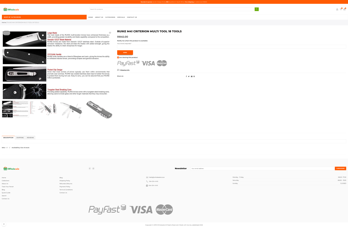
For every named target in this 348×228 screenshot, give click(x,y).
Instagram (93, 168)
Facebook (186, 76)
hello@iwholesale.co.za (156, 177)
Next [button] (108, 64)
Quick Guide (6, 193)
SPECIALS (121, 17)
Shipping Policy (65, 180)
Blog (3, 190)
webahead (195, 225)
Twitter (189, 76)
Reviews (30, 137)
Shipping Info (125, 70)
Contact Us (132, 17)
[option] (57, 64)
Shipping (20, 137)
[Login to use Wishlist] (110, 33)
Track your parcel (8, 186)
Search (4, 196)
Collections (5, 180)
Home (90, 17)
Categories (110, 17)
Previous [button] (7, 64)
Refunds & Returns (66, 183)
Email (191, 76)
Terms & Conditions (66, 190)
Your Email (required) (124, 43)
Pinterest (194, 76)
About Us (99, 17)
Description (8, 137)
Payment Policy (65, 186)
